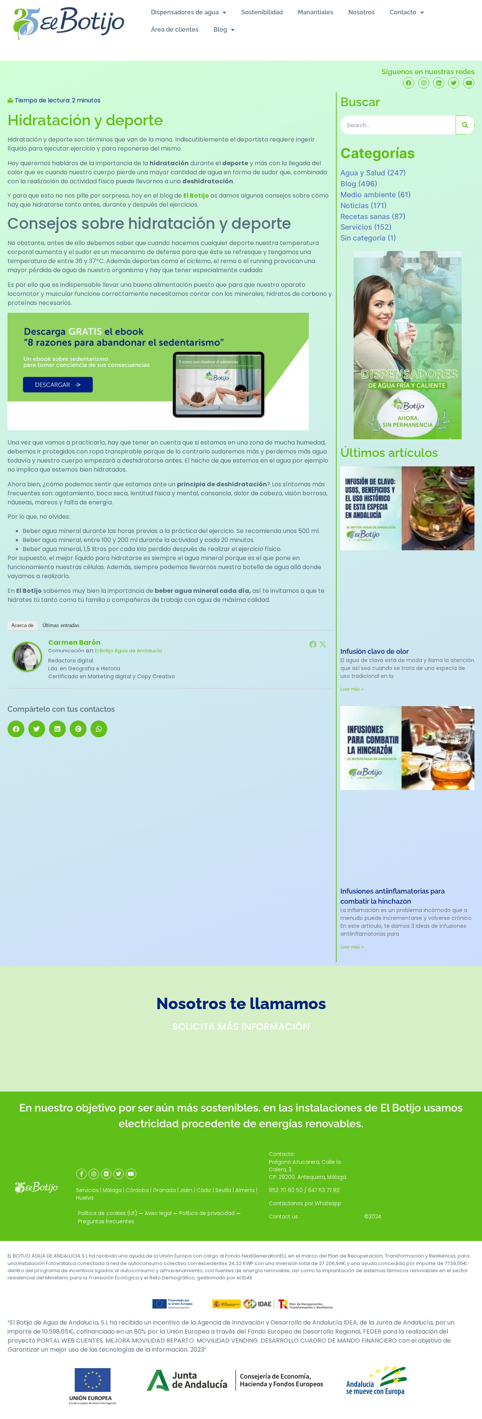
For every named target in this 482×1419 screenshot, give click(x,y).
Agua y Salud (362, 172)
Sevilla (223, 1190)
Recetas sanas (365, 216)
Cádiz (204, 1190)
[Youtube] (468, 82)
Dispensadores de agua (185, 12)
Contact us (283, 1216)
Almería (245, 1190)
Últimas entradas (61, 625)
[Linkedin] (438, 82)
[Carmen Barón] (27, 669)
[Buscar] (465, 125)
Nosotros (361, 12)
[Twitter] (453, 82)
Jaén (186, 1190)
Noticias (354, 205)
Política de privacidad (207, 1213)
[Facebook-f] (81, 1174)
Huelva (84, 1197)
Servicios (356, 226)
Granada (164, 1190)
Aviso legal (158, 1213)
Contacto (403, 12)
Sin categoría (363, 237)
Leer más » (352, 689)
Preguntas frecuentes (106, 1221)
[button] (16, 728)
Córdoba (137, 1190)
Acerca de (22, 625)
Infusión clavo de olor (374, 651)
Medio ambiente (368, 194)
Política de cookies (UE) (107, 1213)
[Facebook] (408, 82)
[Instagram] (423, 82)
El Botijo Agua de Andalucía (128, 650)
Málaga (112, 1190)
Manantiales (315, 12)
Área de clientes (174, 29)
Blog (220, 29)
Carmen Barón (74, 642)
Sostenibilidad (262, 12)
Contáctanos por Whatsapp (305, 1203)
